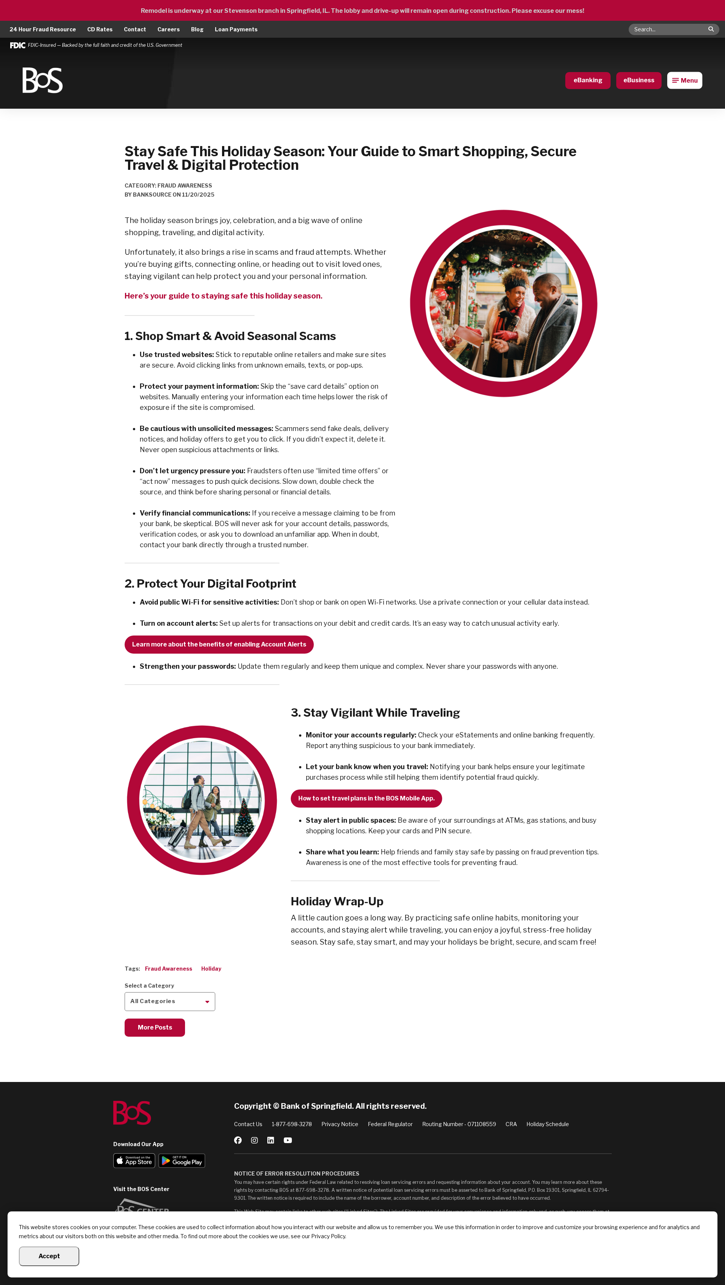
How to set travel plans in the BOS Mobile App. (366, 798)
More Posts (155, 1027)
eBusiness (638, 80)
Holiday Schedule (547, 1124)
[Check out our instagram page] (254, 1140)
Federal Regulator (390, 1124)
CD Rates (100, 29)
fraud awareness (168, 968)
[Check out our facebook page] (238, 1140)
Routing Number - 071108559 (459, 1124)
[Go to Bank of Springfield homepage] (173, 1113)
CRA (511, 1124)
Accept (49, 1256)
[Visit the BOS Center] (173, 1209)
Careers (168, 29)
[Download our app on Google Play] (181, 1161)
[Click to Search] (711, 29)
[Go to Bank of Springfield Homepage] (43, 80)
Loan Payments (236, 29)
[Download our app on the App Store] (134, 1161)
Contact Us (248, 1124)
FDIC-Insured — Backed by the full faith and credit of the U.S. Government (105, 45)
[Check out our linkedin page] (270, 1140)
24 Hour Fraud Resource (42, 29)
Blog (197, 29)
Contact (135, 29)
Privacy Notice (339, 1124)
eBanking (588, 80)
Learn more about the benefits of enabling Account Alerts (219, 644)
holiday (211, 968)
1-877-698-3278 (292, 1124)
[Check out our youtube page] (288, 1140)
